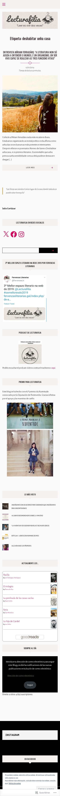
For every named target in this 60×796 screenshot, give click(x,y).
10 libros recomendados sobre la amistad (27, 515)
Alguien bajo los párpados (21, 546)
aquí (53, 368)
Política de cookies (15, 783)
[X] (6, 234)
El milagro (8, 586)
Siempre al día (30, 648)
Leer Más (30, 167)
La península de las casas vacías (18, 598)
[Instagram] (21, 234)
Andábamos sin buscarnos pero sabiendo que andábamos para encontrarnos (34, 506)
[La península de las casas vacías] (54, 600)
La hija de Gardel (11, 621)
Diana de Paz (9, 589)
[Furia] (54, 612)
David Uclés (8, 601)
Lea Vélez (8, 624)
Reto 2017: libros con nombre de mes (25, 536)
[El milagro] (54, 589)
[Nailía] (54, 577)
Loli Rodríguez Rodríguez (13, 578)
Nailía (6, 575)
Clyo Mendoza (9, 612)
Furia (5, 609)
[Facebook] (13, 234)
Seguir (30, 685)
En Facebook (30, 759)
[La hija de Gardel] (54, 623)
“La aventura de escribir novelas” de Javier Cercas (30, 525)
